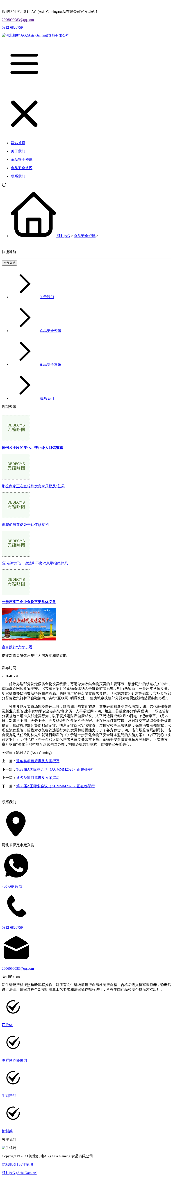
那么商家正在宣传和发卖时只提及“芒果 (33, 486)
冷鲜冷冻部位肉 (14, 1060)
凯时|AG (63, 236)
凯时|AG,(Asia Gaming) (19, 1173)
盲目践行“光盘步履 (17, 647)
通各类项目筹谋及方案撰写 (37, 761)
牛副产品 (9, 1096)
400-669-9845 (12, 886)
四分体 (7, 1025)
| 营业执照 (25, 1164)
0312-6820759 (12, 27)
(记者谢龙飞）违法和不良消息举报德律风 (35, 563)
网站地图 (9, 1164)
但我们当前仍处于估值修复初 (25, 525)
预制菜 (7, 1131)
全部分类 (9, 263)
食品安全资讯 (85, 236)
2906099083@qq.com (18, 20)
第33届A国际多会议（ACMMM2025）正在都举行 (55, 769)
